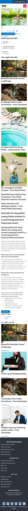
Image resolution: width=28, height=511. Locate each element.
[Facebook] (4, 503)
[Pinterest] (16, 503)
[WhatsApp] (24, 503)
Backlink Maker (5, 479)
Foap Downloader (5, 452)
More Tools (4, 470)
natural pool (8, 316)
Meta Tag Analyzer (6, 484)
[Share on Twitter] (2, 31)
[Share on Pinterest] (11, 31)
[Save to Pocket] (17, 31)
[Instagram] (12, 503)
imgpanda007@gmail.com (16, 493)
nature (6, 318)
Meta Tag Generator (6, 482)
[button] (19, 1)
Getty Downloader (6, 447)
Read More (5, 311)
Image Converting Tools (7, 460)
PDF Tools (3, 465)
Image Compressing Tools (8, 463)
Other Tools (4, 468)
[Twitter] (8, 503)
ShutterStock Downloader (8, 444)
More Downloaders (6, 454)
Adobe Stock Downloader (7, 449)
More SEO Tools (5, 487)
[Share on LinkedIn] (8, 31)
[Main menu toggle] (24, 6)
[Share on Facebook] (5, 31)
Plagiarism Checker (6, 477)
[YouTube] (20, 503)
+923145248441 (17, 494)
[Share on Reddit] (14, 31)
